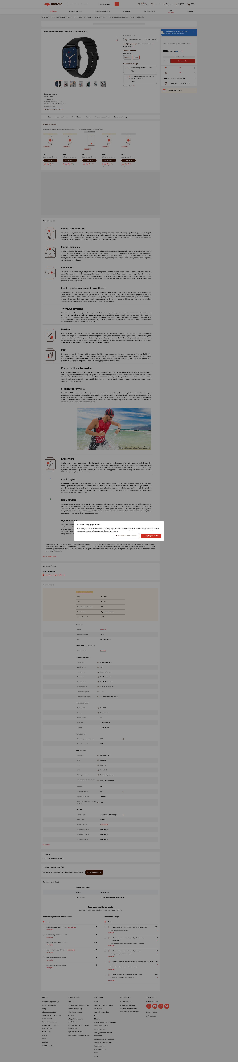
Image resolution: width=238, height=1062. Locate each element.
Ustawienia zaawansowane (126, 536)
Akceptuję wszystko (151, 536)
